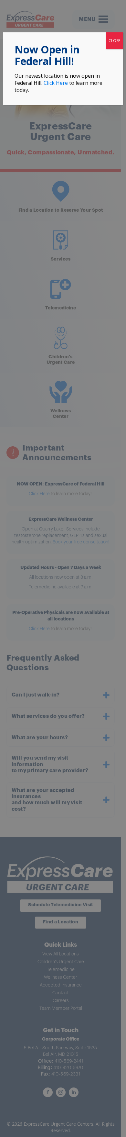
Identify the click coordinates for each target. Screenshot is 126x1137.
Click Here (56, 82)
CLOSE (114, 40)
